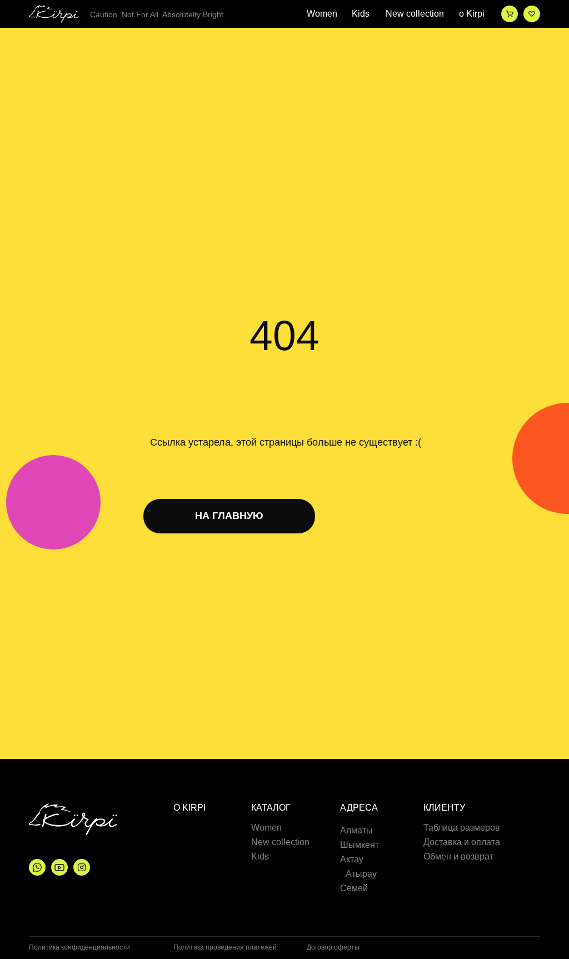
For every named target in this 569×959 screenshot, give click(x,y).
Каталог (271, 807)
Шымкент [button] (359, 845)
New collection (415, 13)
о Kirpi (472, 13)
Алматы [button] (356, 830)
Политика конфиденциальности (79, 947)
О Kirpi (189, 807)
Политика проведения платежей (225, 947)
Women (322, 13)
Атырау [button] (361, 874)
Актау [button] (351, 859)
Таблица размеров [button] (461, 827)
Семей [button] (354, 888)
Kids (361, 13)
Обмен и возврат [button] (458, 856)
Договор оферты (333, 947)
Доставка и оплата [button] (461, 842)
